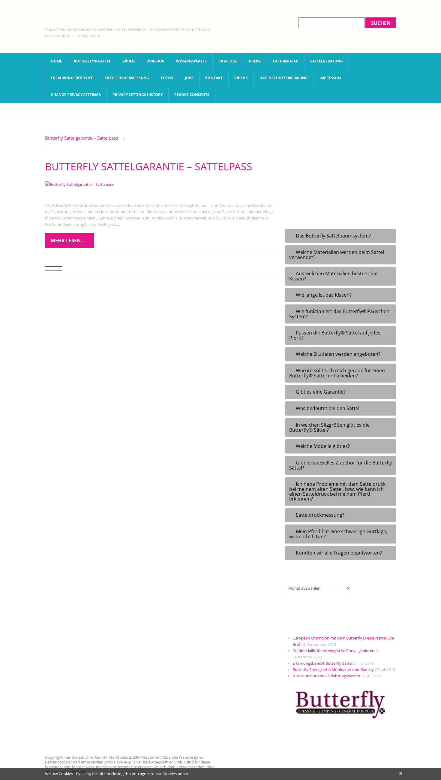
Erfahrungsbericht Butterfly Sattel (322, 663)
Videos (241, 77)
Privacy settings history (137, 94)
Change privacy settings (76, 94)
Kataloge (227, 61)
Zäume (129, 61)
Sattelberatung (326, 61)
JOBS (189, 77)
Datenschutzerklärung (284, 77)
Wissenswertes (191, 61)
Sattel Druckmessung (127, 77)
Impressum (330, 77)
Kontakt (214, 77)
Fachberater (285, 61)
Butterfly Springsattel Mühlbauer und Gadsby (333, 669)
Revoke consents (191, 94)
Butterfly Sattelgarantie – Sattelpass (81, 138)
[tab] (340, 236)
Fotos (167, 77)
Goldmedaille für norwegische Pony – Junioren (333, 650)
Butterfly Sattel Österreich (107, 22)
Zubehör (155, 61)
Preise (255, 61)
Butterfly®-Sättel (92, 61)
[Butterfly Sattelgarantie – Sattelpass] (160, 184)
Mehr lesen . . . (70, 240)
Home (56, 61)
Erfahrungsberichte (72, 77)
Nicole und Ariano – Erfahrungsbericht (326, 676)
